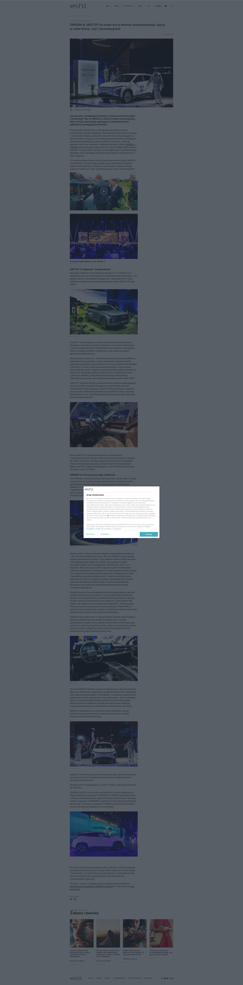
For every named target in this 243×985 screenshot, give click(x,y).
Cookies (97, 529)
